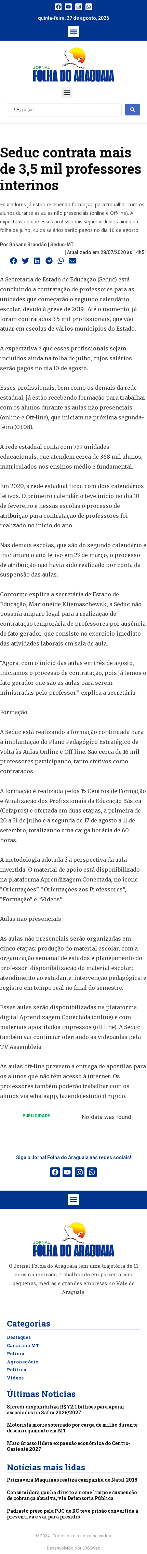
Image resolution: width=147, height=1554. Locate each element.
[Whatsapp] (88, 6)
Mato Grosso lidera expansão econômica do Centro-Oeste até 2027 (68, 1446)
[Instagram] (78, 6)
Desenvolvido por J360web (74, 1548)
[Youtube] (68, 6)
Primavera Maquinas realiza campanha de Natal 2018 (72, 1479)
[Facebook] (58, 6)
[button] (73, 31)
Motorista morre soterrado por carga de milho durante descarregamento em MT (72, 1427)
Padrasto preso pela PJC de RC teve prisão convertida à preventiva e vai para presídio (72, 1514)
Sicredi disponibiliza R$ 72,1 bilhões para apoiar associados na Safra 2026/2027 (65, 1409)
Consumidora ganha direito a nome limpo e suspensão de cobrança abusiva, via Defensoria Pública (72, 1495)
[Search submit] (132, 109)
